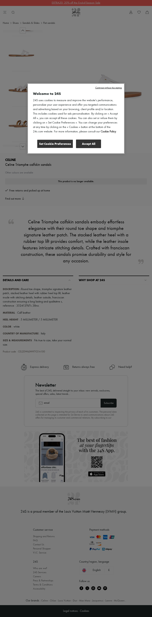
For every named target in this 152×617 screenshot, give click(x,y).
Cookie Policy (108, 131)
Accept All (88, 144)
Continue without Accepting (108, 88)
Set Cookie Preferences (55, 144)
